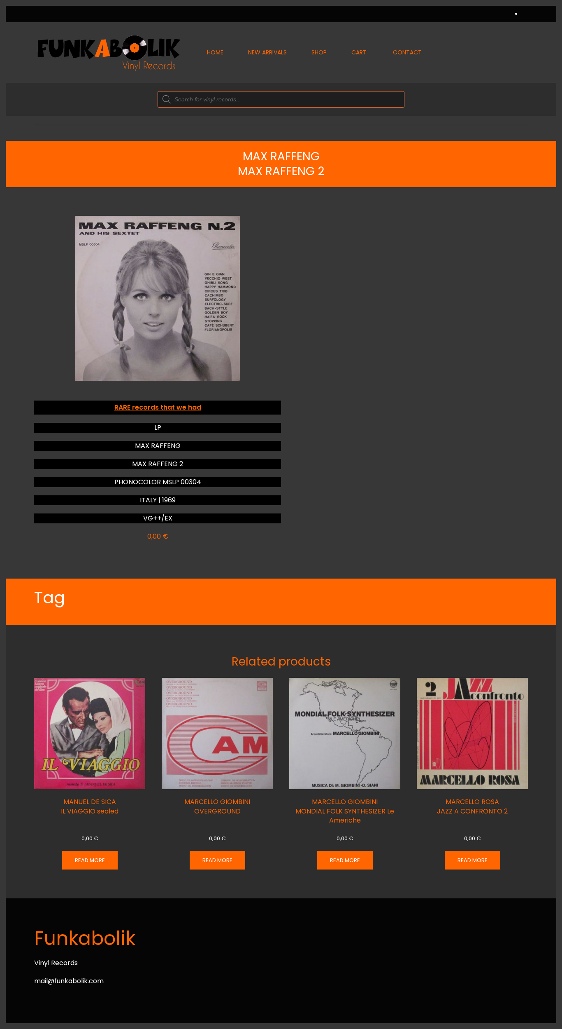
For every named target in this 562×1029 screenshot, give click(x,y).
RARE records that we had (157, 407)
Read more (90, 860)
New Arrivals (267, 52)
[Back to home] (108, 52)
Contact (407, 52)
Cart (359, 52)
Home (215, 52)
